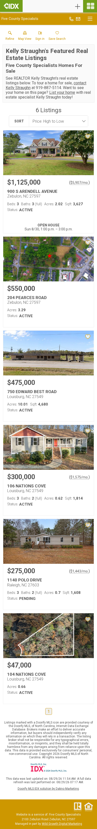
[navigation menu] (90, 6)
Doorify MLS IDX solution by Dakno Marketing (48, 788)
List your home (62, 92)
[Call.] (71, 18)
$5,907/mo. (79, 183)
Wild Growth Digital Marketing (62, 824)
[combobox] (57, 121)
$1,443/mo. (79, 571)
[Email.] (78, 18)
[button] (25, 37)
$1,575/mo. (79, 477)
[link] (10, 37)
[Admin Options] (78, 6)
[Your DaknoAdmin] (11, 6)
